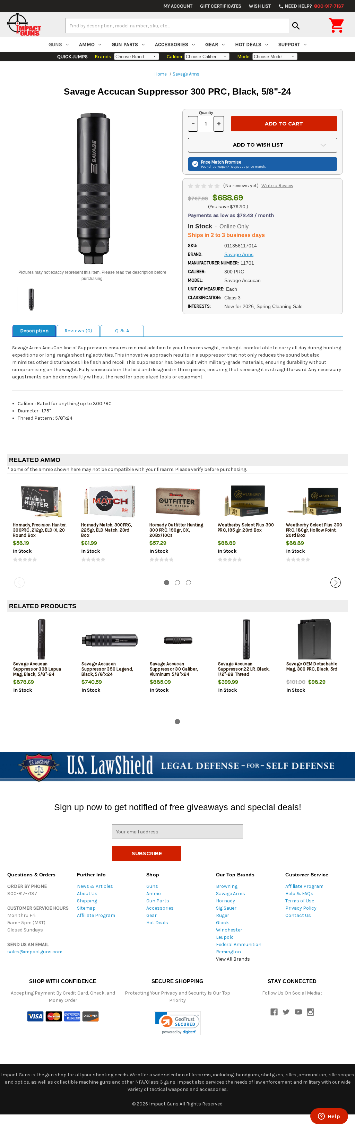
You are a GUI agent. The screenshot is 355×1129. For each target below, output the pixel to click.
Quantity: (206, 113)
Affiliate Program (96, 915)
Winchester (229, 930)
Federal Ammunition (238, 944)
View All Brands (233, 959)
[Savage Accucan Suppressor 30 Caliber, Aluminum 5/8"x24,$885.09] (178, 640)
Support (289, 44)
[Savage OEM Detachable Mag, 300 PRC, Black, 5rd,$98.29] (315, 640)
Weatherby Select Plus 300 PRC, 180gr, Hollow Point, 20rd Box (314, 530)
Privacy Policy (301, 908)
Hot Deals (248, 44)
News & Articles (95, 886)
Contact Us (298, 915)
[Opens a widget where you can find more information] (329, 1117)
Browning (226, 886)
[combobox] (177, 25)
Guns (55, 44)
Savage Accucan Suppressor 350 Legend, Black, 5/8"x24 (107, 669)
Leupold (225, 937)
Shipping (87, 901)
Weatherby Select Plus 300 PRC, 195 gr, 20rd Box (246, 527)
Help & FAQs (299, 893)
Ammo (87, 44)
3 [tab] (188, 582)
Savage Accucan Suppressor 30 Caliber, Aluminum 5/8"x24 (174, 669)
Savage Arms (230, 893)
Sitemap (86, 908)
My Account (177, 6)
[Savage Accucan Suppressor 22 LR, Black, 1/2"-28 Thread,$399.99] (246, 640)
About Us (87, 893)
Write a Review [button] (277, 186)
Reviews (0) (78, 330)
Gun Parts (125, 44)
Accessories (171, 44)
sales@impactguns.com (34, 952)
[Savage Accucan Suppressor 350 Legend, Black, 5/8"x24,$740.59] (110, 640)
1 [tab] (166, 582)
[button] (177, 1023)
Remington (228, 952)
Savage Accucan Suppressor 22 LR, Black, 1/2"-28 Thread (244, 669)
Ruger (222, 915)
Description (34, 330)
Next (335, 582)
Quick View (42, 501)
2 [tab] (177, 582)
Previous (19, 582)
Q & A (122, 330)
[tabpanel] (41, 527)
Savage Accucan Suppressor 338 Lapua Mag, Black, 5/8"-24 (37, 669)
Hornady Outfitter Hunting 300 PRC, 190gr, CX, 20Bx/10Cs (176, 530)
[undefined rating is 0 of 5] (204, 186)
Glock (222, 923)
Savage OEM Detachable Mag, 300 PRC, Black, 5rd (312, 666)
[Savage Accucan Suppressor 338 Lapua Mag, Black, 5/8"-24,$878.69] (41, 640)
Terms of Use (299, 901)
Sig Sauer (226, 908)
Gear (211, 44)
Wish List (260, 6)
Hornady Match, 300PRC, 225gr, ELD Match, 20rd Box (106, 530)
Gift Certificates (220, 6)
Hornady (225, 901)
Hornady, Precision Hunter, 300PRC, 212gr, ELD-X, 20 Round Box (40, 530)
